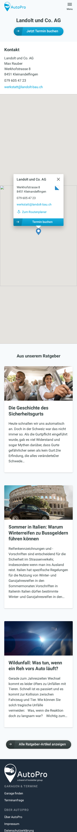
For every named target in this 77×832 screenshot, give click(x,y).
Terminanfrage (14, 800)
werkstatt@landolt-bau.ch (23, 87)
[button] (38, 232)
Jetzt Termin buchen (42, 31)
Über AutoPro (13, 817)
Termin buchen (42, 222)
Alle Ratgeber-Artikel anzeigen (42, 744)
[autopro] (15, 6)
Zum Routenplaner (34, 212)
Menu (70, 9)
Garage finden (13, 793)
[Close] (58, 179)
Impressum (11, 824)
